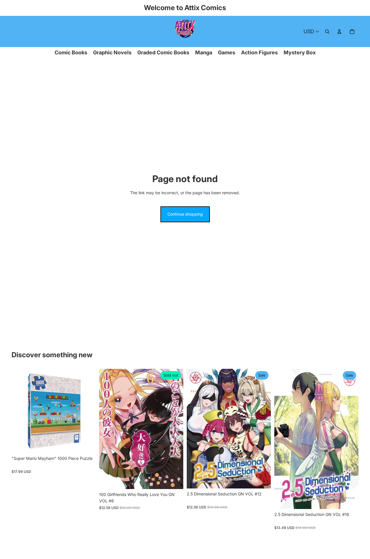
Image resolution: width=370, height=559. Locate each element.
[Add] (87, 444)
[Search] (327, 31)
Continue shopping (185, 214)
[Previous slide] (20, 411)
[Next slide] (87, 411)
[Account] (339, 31)
